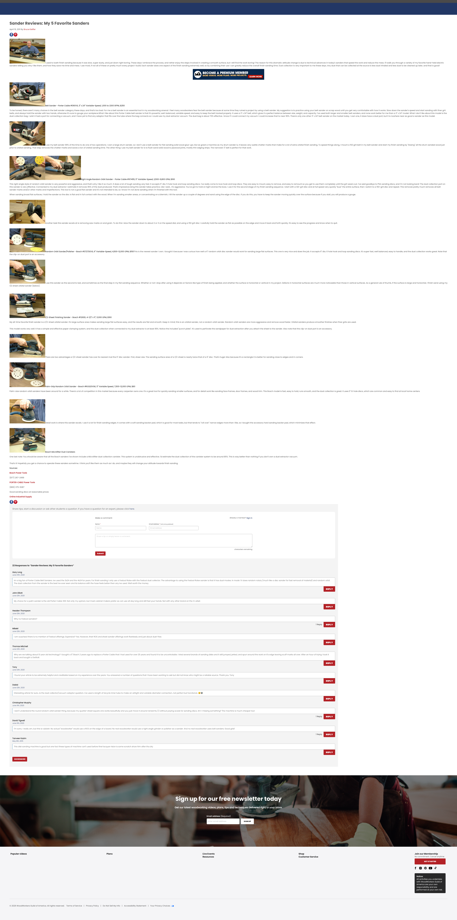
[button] (11, 35)
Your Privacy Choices (160, 906)
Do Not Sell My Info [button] (111, 906)
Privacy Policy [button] (92, 906)
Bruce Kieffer (30, 29)
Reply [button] (329, 589)
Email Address (161, 524)
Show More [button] (19, 759)
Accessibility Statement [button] (135, 906)
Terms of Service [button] (74, 906)
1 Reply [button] (319, 624)
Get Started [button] (430, 861)
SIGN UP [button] (247, 821)
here (131, 508)
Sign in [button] (249, 518)
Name (98, 524)
